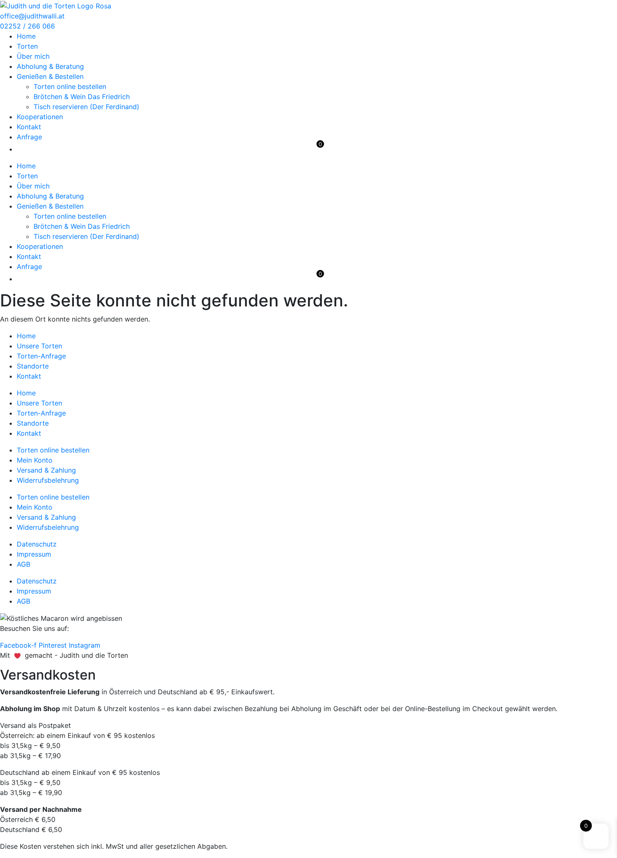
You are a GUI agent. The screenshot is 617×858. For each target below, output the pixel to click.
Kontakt (29, 127)
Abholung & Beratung (50, 66)
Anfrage (29, 137)
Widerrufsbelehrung (48, 480)
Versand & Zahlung (46, 470)
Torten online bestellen (70, 86)
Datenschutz (37, 544)
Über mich (33, 56)
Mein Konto (34, 460)
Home (26, 36)
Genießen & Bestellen (50, 76)
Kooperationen (40, 116)
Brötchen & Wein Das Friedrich (82, 96)
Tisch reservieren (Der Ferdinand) (86, 106)
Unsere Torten (39, 346)
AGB (23, 564)
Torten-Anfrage (41, 356)
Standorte (33, 366)
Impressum (34, 554)
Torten (27, 46)
